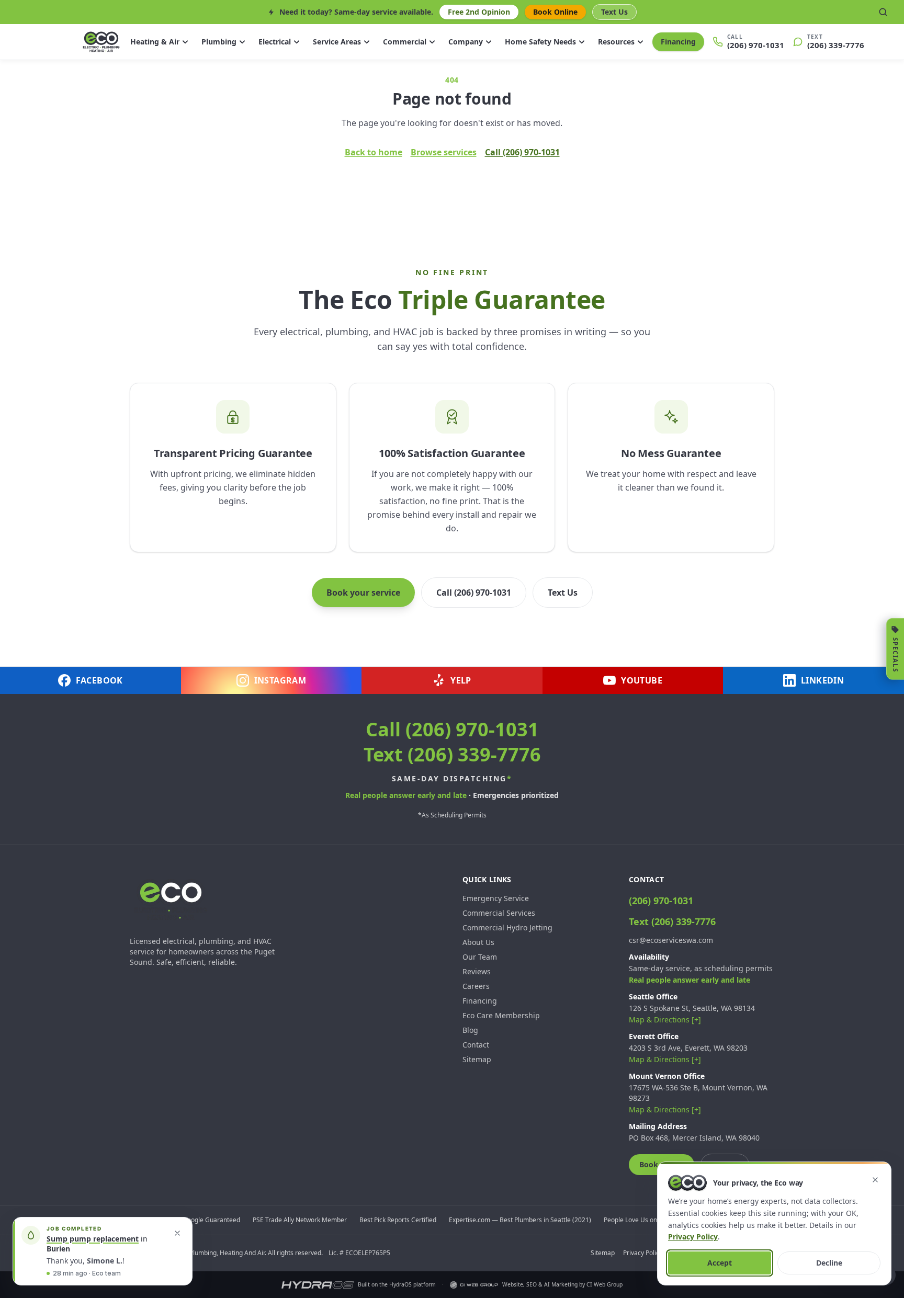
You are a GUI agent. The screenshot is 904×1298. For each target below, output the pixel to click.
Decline (829, 1263)
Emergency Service (495, 898)
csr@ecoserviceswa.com (671, 940)
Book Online (555, 12)
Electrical (274, 42)
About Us (478, 942)
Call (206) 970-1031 (522, 152)
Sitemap (476, 1059)
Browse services (444, 152)
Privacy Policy (642, 1252)
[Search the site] (883, 12)
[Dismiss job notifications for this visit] (177, 1233)
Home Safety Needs (540, 42)
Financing (678, 42)
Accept (719, 1263)
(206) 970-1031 (661, 900)
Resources (616, 42)
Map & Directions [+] (665, 1019)
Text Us (614, 12)
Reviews (476, 971)
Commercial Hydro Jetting (507, 927)
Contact (475, 1045)
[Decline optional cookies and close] (875, 1179)
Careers (476, 986)
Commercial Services (498, 913)
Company (465, 42)
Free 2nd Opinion (479, 12)
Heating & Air (154, 42)
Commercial (404, 42)
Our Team (479, 957)
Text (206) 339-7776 (452, 754)
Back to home (373, 152)
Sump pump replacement (93, 1239)
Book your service (363, 592)
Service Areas (337, 42)
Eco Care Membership (501, 1015)
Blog (470, 1030)
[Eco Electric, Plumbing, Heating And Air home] (101, 41)
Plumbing (218, 42)
